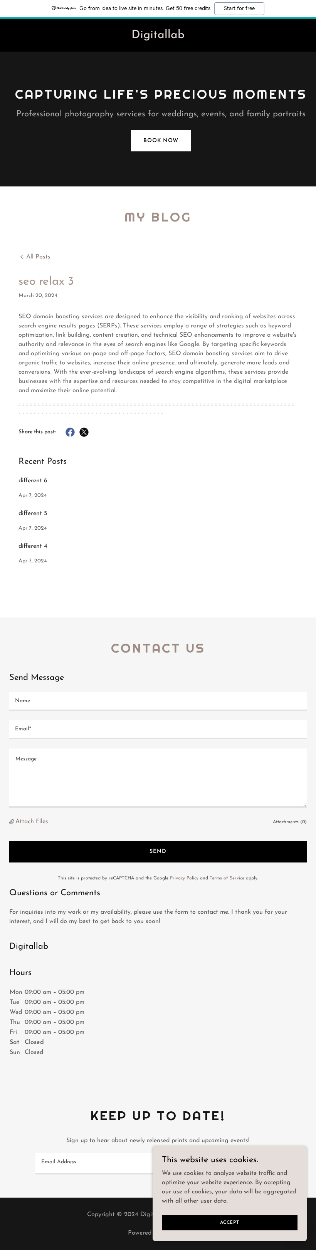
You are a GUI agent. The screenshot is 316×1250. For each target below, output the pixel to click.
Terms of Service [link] (227, 878)
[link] (158, 37)
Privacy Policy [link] (184, 878)
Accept (229, 1222)
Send (158, 851)
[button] (12, 822)
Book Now (160, 141)
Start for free (239, 8)
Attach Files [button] (31, 822)
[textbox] (158, 701)
